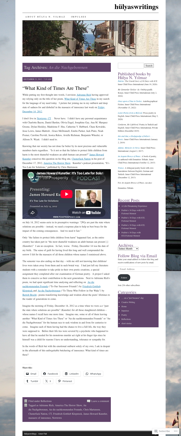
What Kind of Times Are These (80, 98)
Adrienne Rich (84, 94)
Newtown (57, 417)
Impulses (79, 16)
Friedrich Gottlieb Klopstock (67, 413)
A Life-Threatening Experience (134, 206)
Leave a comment (100, 401)
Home (124, 306)
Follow (124, 277)
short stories (126, 323)
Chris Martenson (91, 409)
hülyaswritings (137, 6)
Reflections (46, 401)
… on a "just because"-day (132, 297)
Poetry (124, 314)
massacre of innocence (39, 417)
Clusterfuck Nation (81, 158)
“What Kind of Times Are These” (55, 88)
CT (50, 413)
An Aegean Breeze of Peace (129, 156)
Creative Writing (128, 302)
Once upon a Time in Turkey (130, 101)
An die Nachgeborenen (49, 290)
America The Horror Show (56, 163)
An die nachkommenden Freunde (65, 409)
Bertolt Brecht (29, 294)
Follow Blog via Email (137, 255)
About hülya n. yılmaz (45, 16)
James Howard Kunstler (95, 413)
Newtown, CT (44, 118)
